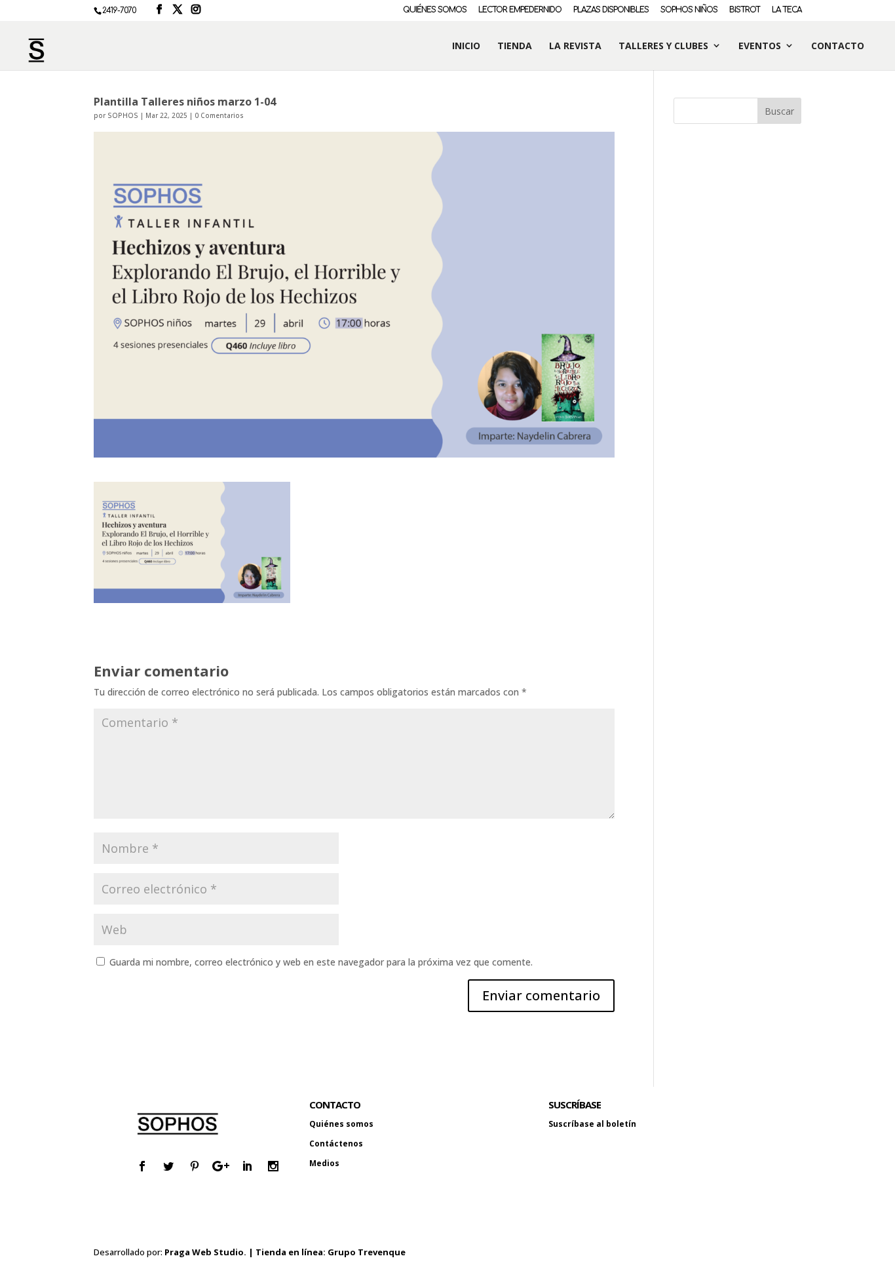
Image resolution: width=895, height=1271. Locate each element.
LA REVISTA (575, 46)
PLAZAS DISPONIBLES (611, 10)
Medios (324, 1163)
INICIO (466, 46)
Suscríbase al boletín (592, 1123)
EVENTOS (759, 46)
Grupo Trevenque (367, 1252)
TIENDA (514, 46)
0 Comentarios (219, 115)
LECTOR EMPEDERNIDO (520, 10)
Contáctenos (336, 1143)
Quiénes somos (341, 1123)
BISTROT (744, 10)
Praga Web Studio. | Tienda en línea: (246, 1252)
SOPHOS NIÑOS (688, 10)
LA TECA (786, 10)
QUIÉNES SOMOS (435, 10)
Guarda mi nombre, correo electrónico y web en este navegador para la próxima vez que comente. (321, 962)
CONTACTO (837, 46)
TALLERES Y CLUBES (663, 46)
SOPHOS (122, 115)
